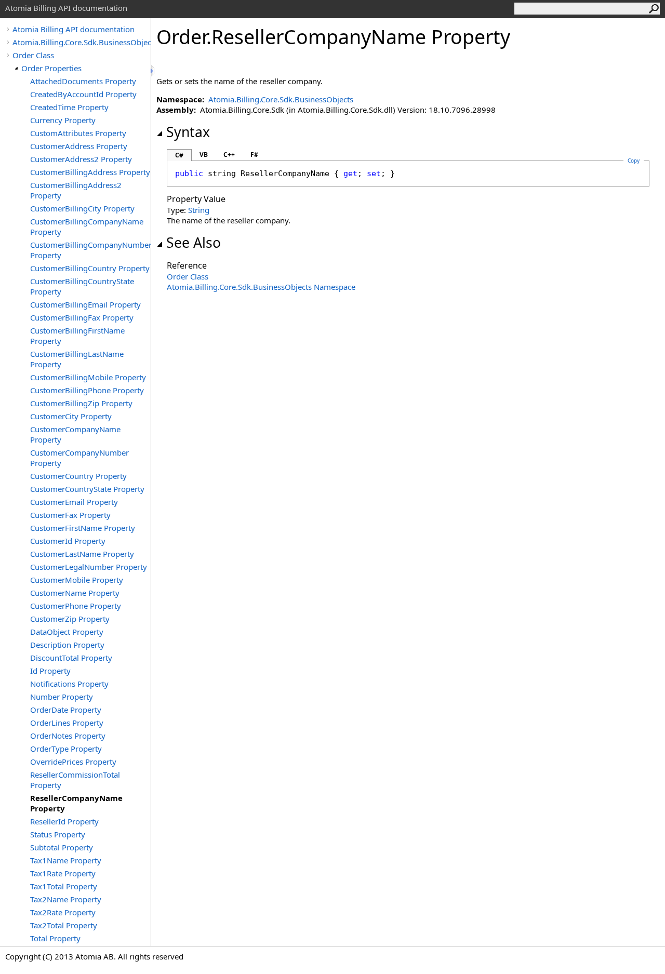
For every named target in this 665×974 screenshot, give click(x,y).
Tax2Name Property (65, 899)
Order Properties (51, 68)
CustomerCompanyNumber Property (79, 457)
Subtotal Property (61, 847)
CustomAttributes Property (78, 133)
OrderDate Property (65, 709)
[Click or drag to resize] (153, 71)
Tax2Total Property (63, 925)
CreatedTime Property (69, 107)
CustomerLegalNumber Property (88, 567)
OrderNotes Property (67, 735)
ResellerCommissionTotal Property (75, 779)
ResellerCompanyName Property (76, 803)
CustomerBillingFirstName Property (77, 335)
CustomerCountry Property (78, 476)
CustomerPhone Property (75, 606)
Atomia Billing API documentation (73, 29)
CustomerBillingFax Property (82, 317)
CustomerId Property (67, 541)
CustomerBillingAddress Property (90, 172)
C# (179, 155)
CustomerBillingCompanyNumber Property (90, 249)
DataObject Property (66, 631)
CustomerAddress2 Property (81, 159)
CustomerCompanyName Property (75, 434)
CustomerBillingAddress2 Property (76, 190)
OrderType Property (66, 748)
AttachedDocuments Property (83, 81)
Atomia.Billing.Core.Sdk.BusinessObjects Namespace (261, 287)
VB (204, 154)
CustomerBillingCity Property (82, 208)
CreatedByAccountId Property (83, 94)
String (198, 210)
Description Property (67, 644)
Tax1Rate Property (63, 873)
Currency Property (63, 120)
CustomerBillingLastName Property (77, 359)
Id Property (50, 670)
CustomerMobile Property (76, 580)
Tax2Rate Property (63, 912)
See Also (193, 242)
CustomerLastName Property (82, 554)
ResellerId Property (64, 821)
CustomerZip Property (70, 618)
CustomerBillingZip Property (81, 403)
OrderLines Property (66, 722)
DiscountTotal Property (71, 657)
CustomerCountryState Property (87, 489)
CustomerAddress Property (78, 146)
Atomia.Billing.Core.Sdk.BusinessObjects (81, 42)
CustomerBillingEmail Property (85, 304)
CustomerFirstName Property (82, 528)
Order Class (33, 55)
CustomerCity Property (71, 416)
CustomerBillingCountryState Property (82, 286)
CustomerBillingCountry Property (90, 268)
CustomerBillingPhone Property (87, 390)
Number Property (61, 696)
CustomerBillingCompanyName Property (86, 226)
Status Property (57, 834)
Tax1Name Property (65, 860)
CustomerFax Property (70, 515)
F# (254, 154)
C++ (229, 154)
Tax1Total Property (63, 886)
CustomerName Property (74, 593)
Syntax (188, 132)
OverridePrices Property (73, 761)
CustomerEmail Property (74, 502)
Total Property (55, 938)
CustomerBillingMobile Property (88, 377)
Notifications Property (69, 683)
